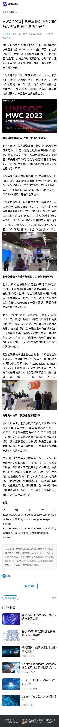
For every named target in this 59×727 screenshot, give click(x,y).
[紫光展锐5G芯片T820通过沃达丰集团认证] (11, 619)
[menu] (54, 4)
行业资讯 (6, 37)
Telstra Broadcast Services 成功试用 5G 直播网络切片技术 (39, 665)
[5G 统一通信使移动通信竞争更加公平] (11, 684)
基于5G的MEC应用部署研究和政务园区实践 (38, 633)
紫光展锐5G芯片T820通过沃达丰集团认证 (39, 617)
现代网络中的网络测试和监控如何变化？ (39, 649)
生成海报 (11, 597)
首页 (4, 12)
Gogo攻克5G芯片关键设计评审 (39, 698)
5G (8, 576)
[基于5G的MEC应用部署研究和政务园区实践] (11, 635)
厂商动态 (6, 34)
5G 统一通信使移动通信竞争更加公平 (39, 682)
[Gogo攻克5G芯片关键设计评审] (11, 700)
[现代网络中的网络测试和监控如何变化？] (11, 651)
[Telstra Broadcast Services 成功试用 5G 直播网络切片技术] (11, 667)
